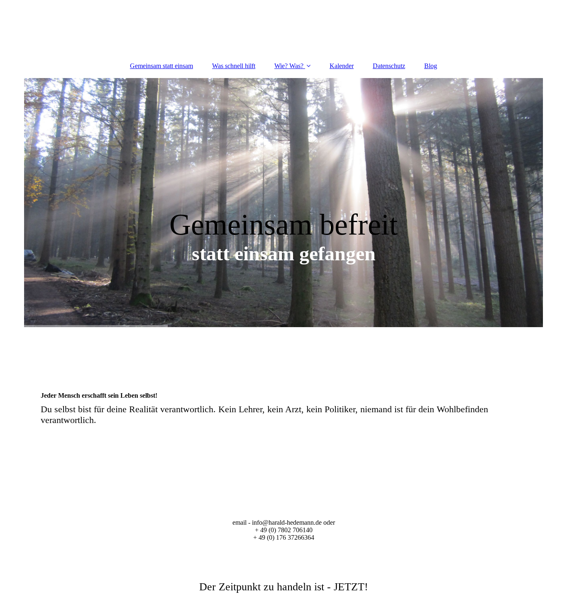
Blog (430, 65)
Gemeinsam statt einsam (161, 65)
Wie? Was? (288, 65)
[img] (283, 202)
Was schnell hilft (233, 65)
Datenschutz (389, 65)
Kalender (342, 65)
